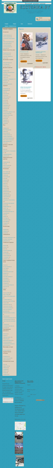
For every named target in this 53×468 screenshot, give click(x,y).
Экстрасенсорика (7, 342)
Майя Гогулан (6, 97)
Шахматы (5, 273)
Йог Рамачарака (7, 129)
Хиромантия (6, 167)
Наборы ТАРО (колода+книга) (9, 296)
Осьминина (6, 116)
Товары (14, 23)
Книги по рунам (7, 165)
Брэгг (5, 92)
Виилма (5, 101)
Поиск (38, 20)
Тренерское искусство (8, 271)
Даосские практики (7, 84)
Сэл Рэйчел (6, 64)
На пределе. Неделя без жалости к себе (41, 52)
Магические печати (7, 306)
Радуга (5, 335)
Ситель (5, 95)
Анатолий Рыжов (7, 43)
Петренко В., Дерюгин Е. (8, 111)
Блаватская (6, 374)
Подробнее (23, 61)
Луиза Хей (6, 93)
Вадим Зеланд (6, 191)
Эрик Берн (6, 198)
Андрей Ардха (6, 75)
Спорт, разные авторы (8, 284)
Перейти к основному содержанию (30, 0)
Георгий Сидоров (7, 250)
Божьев (5, 123)
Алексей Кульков (7, 45)
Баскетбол (6, 286)
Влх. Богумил (6, 253)
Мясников (5, 108)
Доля (5, 248)
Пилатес (5, 274)
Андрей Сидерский (7, 136)
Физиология (6, 279)
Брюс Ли (5, 58)
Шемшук (5, 252)
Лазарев (5, 181)
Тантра (5, 143)
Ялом (5, 178)
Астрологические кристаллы (9, 317)
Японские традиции (7, 56)
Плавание (5, 283)
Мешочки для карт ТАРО (8, 301)
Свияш (5, 175)
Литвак (5, 224)
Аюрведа (5, 128)
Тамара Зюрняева (7, 35)
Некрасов (5, 180)
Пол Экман (6, 218)
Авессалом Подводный (8, 41)
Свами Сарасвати (7, 134)
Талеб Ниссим (6, 219)
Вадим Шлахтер (7, 53)
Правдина (5, 223)
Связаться (30, 23)
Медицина (6, 121)
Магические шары (7, 304)
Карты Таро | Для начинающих (9, 321)
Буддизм (5, 229)
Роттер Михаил (7, 54)
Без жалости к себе (24, 51)
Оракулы (5, 302)
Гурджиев (5, 369)
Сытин (5, 100)
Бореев (5, 245)
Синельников (6, 176)
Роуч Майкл (6, 221)
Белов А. (5, 247)
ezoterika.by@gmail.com (31, 386)
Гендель (5, 372)
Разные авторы (7, 113)
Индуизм (5, 232)
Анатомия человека (7, 276)
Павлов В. (5, 120)
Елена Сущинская (7, 36)
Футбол (5, 270)
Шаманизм (6, 231)
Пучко (5, 110)
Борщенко (6, 98)
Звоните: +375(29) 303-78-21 (10, 26)
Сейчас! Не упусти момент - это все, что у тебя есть (26, 87)
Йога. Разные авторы (8, 139)
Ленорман (6, 327)
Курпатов (5, 188)
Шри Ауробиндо (7, 141)
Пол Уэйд (5, 268)
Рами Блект (6, 193)
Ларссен (5, 77)
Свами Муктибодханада (8, 138)
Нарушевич (6, 213)
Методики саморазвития (8, 237)
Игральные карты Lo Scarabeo (9, 312)
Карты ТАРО (6, 294)
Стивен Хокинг (6, 66)
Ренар (5, 214)
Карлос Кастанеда (7, 358)
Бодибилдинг (6, 281)
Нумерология (6, 162)
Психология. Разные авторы (9, 199)
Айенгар (5, 131)
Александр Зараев (7, 46)
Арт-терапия (6, 171)
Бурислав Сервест (7, 337)
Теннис (5, 265)
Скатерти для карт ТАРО (8, 319)
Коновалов (6, 106)
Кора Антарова (6, 359)
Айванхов (5, 367)
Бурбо (5, 183)
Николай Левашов (7, 62)
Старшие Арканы (7, 299)
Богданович (6, 173)
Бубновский (6, 90)
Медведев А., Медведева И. (9, 79)
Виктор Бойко (6, 133)
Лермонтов (6, 70)
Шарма (5, 216)
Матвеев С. (6, 80)
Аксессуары (6, 316)
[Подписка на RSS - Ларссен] (40, 66)
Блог (22, 23)
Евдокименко (6, 105)
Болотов (5, 103)
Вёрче (5, 149)
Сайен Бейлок (6, 196)
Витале (5, 185)
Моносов (5, 333)
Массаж (5, 118)
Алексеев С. (6, 258)
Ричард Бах (6, 356)
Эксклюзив (6, 324)
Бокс (4, 288)
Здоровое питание (7, 115)
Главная (6, 23)
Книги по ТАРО (6, 292)
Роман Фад (6, 338)
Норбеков (5, 190)
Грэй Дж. (5, 186)
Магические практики (8, 340)
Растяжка (5, 278)
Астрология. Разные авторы (9, 38)
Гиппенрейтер (6, 209)
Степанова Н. (6, 257)
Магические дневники (8, 307)
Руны (5, 163)
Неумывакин (6, 88)
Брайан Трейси (6, 206)
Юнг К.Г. (5, 208)
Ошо (4, 364)
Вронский (5, 48)
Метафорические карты (8, 211)
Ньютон (5, 82)
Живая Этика (6, 366)
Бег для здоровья (7, 266)
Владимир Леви (7, 194)
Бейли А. (5, 371)
